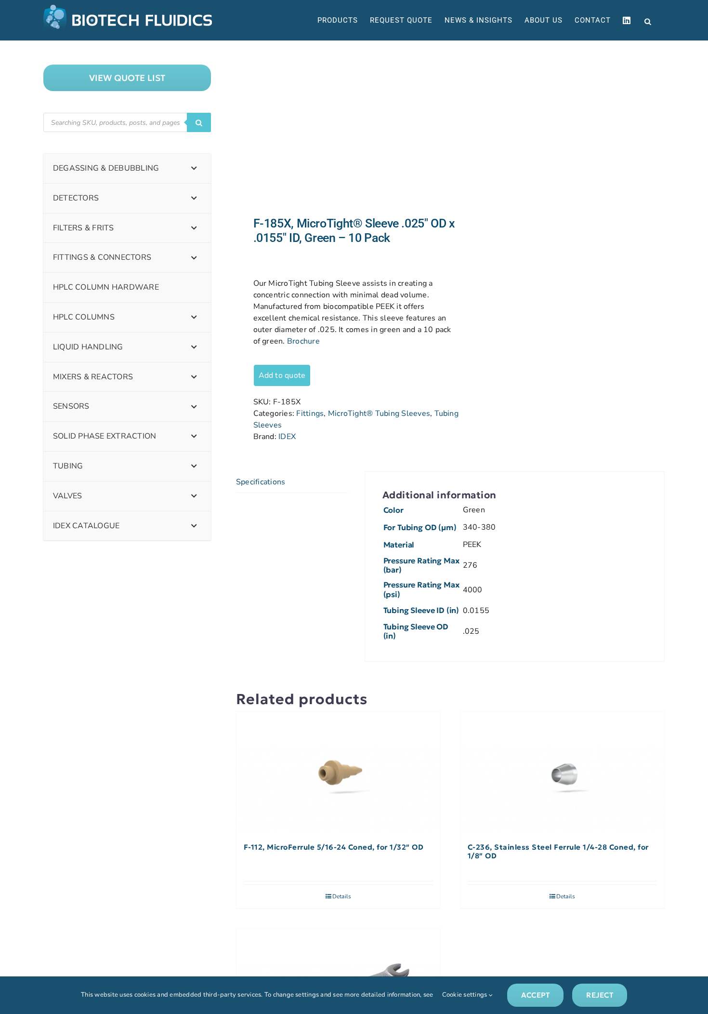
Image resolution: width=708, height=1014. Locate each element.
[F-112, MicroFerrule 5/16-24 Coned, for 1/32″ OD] (338, 772)
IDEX (287, 436)
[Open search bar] (648, 21)
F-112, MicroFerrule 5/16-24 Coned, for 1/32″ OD (334, 847)
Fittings (310, 413)
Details (342, 896)
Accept (535, 995)
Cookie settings (465, 994)
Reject (599, 995)
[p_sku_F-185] (339, 128)
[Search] (199, 122)
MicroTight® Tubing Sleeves (379, 413)
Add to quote (282, 375)
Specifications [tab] (260, 482)
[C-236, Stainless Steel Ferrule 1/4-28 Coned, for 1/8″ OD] (562, 772)
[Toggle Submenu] (194, 168)
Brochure (303, 341)
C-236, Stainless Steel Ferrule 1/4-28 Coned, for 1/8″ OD (558, 851)
